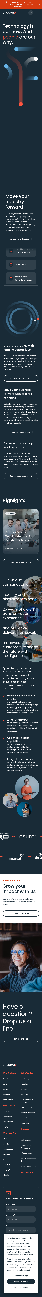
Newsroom (25, 1123)
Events (5, 1127)
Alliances (24, 1094)
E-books (6, 1175)
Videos (5, 1159)
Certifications (26, 1107)
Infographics (7, 1170)
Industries (6, 1111)
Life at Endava (26, 1153)
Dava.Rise (6, 1094)
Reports (6, 1144)
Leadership (25, 1079)
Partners (24, 1089)
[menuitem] (12, 1079)
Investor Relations (28, 1113)
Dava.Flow (6, 1079)
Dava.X (5, 1084)
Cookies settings (21, 1275)
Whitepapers (8, 1149)
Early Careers (26, 1140)
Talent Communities (29, 1166)
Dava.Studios (8, 1100)
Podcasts (6, 1165)
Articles (5, 1139)
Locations (25, 1084)
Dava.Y (5, 1089)
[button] (2, 4)
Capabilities (7, 1117)
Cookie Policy (28, 1255)
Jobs (23, 1135)
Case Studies (8, 1122)
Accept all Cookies (21, 1281)
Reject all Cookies (21, 1288)
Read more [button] (18, 7)
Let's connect (21, 1038)
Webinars (6, 1154)
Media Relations (27, 1118)
